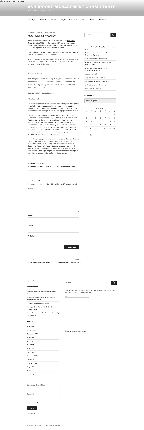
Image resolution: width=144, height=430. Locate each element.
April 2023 (30, 348)
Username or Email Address (36, 385)
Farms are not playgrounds (92, 88)
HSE (47, 166)
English (33, 280)
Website (31, 236)
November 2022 (32, 356)
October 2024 (31, 330)
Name (30, 215)
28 (105, 128)
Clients (83, 20)
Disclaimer (102, 20)
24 (86, 128)
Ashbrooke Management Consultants (72, 7)
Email (30, 226)
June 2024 (30, 345)
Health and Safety (38, 163)
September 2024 (32, 334)
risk (52, 166)
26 (95, 128)
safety (57, 166)
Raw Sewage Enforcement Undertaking (96, 81)
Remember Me (34, 403)
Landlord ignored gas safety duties (95, 85)
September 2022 (32, 363)
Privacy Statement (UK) (34, 425)
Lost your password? (33, 413)
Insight (63, 20)
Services (53, 20)
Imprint (92, 20)
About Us (43, 20)
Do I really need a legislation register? (95, 58)
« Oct (90, 135)
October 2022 (31, 359)
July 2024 (30, 341)
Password (30, 394)
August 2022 (31, 367)
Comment (32, 189)
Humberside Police (69, 59)
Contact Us (73, 20)
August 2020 (31, 374)
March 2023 (31, 352)
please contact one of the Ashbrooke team (51, 153)
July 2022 (30, 370)
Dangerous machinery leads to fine (95, 78)
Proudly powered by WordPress (53, 425)
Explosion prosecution (91, 74)
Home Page (31, 20)
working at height (68, 166)
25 (91, 128)
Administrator (49, 32)
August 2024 (31, 337)
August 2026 (31, 326)
